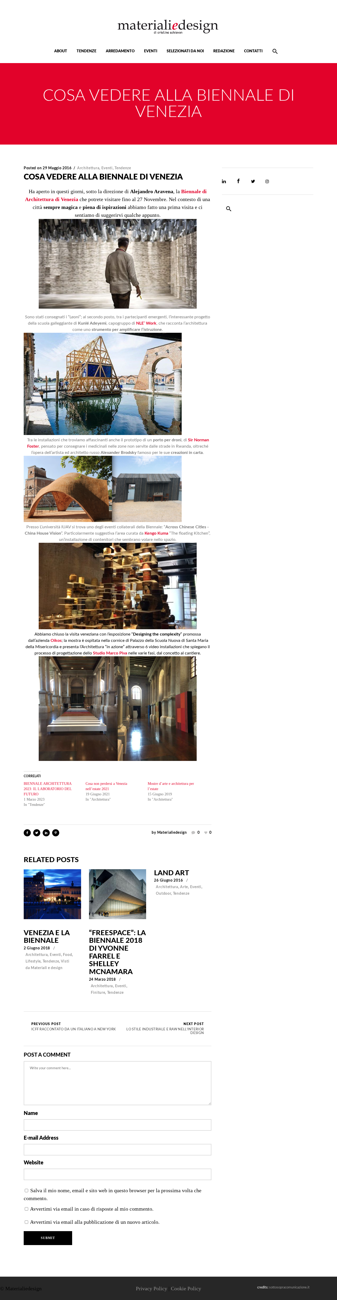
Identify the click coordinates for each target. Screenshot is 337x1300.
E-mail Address (41, 1138)
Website (33, 1162)
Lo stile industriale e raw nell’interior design (165, 1028)
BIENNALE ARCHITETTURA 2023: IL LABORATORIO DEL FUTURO (48, 789)
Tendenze (123, 168)
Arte (184, 887)
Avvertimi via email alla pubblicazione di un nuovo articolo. (95, 1222)
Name (31, 1113)
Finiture (98, 993)
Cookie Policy (186, 1288)
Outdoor (163, 893)
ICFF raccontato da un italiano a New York (73, 1026)
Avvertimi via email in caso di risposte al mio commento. (91, 1209)
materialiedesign (172, 833)
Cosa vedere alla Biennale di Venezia (103, 177)
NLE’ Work (146, 323)
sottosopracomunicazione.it (289, 1287)
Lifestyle (33, 961)
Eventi (107, 168)
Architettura (88, 168)
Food (67, 955)
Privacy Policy (151, 1288)
